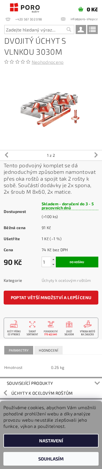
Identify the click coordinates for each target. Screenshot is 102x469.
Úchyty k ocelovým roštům (66, 280)
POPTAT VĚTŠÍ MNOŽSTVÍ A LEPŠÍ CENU (51, 297)
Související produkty (30, 383)
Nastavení (51, 440)
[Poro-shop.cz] (25, 7)
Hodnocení (48, 350)
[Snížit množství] (53, 264)
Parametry (19, 350)
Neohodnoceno (48, 62)
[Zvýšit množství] (53, 259)
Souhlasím (51, 458)
